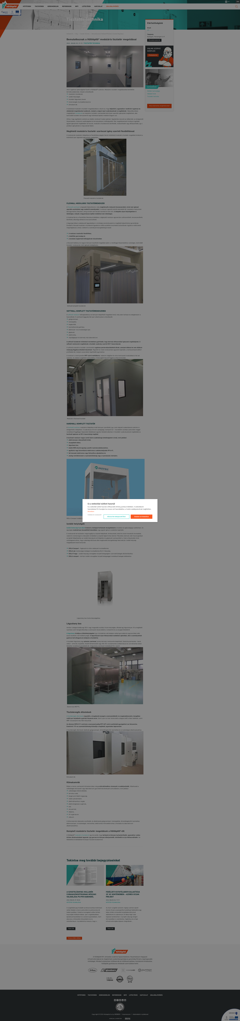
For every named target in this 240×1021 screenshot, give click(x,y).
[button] (117, 516)
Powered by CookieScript (95, 514)
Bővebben (91, 511)
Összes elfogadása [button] (141, 516)
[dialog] (120, 510)
